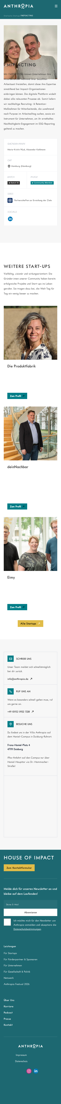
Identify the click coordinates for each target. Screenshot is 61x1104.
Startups (16, 16)
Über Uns (9, 1000)
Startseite (8, 16)
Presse (7, 1018)
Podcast (8, 1012)
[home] (18, 6)
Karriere (9, 1006)
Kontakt (8, 1024)
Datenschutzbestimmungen (27, 929)
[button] (55, 6)
